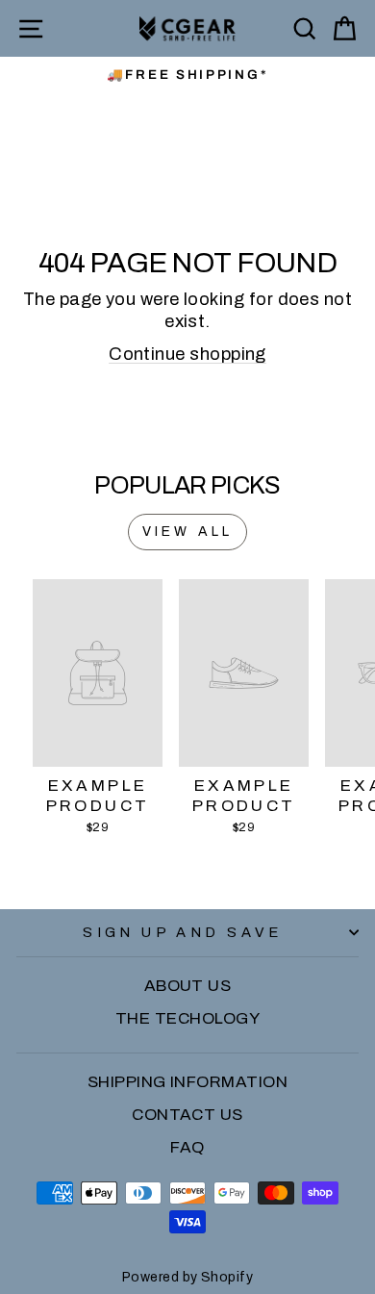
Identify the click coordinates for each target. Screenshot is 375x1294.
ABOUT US (188, 986)
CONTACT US (187, 1114)
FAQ (187, 1147)
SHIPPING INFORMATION (188, 1082)
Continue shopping (187, 354)
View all (188, 531)
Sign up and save (183, 932)
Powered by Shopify (187, 1277)
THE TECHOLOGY (187, 1018)
